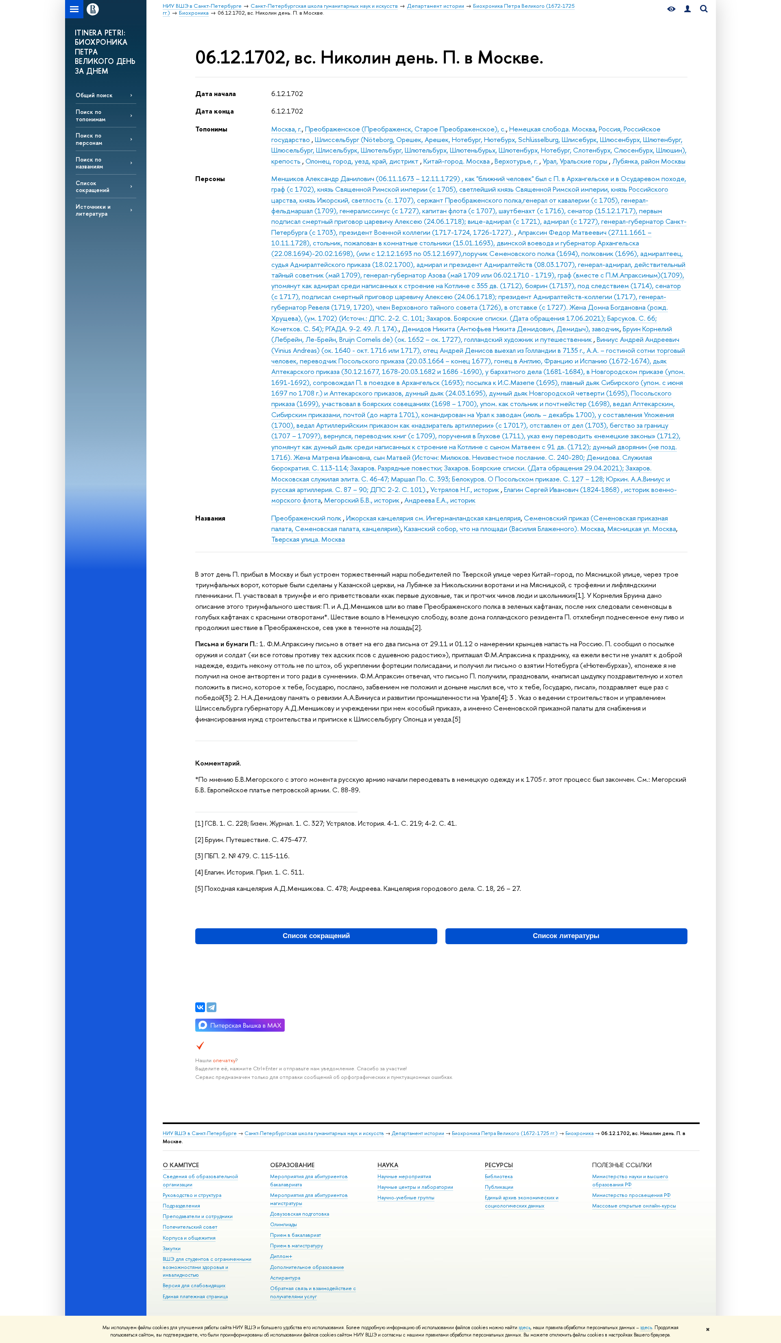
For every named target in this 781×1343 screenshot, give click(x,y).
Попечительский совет (190, 1226)
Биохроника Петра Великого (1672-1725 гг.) (505, 1133)
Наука (387, 1165)
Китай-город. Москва (457, 161)
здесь (524, 1327)
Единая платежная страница (195, 1296)
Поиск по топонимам (90, 115)
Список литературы (566, 936)
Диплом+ (281, 1256)
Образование (292, 1165)
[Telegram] (211, 1007)
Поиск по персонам (89, 138)
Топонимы (211, 128)
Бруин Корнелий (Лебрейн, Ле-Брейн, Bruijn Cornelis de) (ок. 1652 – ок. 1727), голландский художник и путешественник (471, 334)
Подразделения (181, 1205)
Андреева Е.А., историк (440, 500)
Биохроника (579, 1133)
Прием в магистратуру (296, 1245)
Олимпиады (283, 1224)
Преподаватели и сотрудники (198, 1216)
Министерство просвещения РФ (631, 1195)
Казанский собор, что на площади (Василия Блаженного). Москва (504, 528)
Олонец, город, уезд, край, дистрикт (362, 161)
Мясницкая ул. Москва (641, 528)
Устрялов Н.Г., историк (465, 489)
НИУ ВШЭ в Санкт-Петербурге (200, 1133)
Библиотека (499, 1176)
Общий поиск (94, 95)
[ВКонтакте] (200, 1007)
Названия (210, 518)
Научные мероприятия (404, 1176)
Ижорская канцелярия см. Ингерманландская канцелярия (433, 518)
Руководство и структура (192, 1195)
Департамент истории (418, 1133)
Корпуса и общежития (189, 1237)
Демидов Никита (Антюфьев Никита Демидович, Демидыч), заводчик (511, 328)
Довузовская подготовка (299, 1213)
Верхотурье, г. (517, 161)
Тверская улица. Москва (308, 539)
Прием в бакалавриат (295, 1234)
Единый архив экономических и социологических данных (521, 1201)
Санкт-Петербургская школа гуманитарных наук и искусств (314, 1133)
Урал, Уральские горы (576, 161)
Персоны (210, 178)
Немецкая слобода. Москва (552, 128)
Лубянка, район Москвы (648, 161)
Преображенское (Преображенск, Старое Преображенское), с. (405, 128)
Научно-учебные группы (405, 1197)
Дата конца (214, 111)
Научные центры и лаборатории (415, 1186)
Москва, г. (286, 128)
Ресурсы (499, 1165)
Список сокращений (92, 186)
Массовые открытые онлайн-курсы (634, 1205)
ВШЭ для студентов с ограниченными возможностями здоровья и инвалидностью (207, 1267)
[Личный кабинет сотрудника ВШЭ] (687, 9)
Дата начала (215, 93)
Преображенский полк (307, 518)
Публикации (499, 1186)
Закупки (172, 1248)
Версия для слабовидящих (194, 1285)
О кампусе (181, 1165)
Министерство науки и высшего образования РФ (630, 1180)
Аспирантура (285, 1277)
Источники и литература (93, 210)
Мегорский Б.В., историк (362, 500)
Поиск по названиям (89, 162)
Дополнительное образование (307, 1267)
